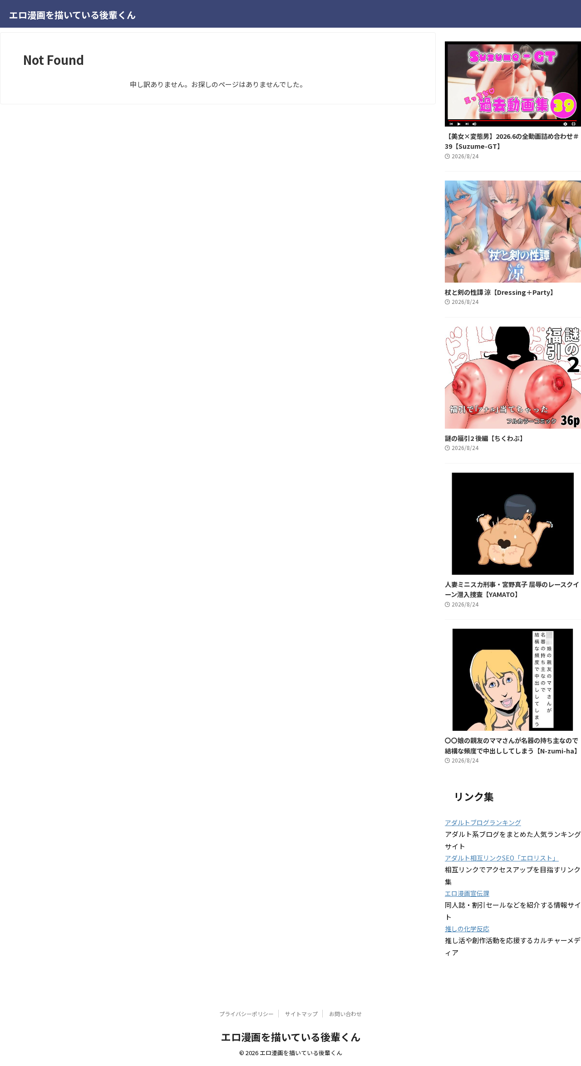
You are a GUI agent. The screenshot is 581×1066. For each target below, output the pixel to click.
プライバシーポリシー (246, 1013)
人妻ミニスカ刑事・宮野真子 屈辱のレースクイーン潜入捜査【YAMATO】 (512, 589)
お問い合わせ (345, 1013)
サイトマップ (301, 1013)
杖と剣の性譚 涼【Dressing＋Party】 (500, 292)
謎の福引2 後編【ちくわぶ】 (485, 438)
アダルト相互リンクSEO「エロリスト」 (502, 857)
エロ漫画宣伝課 (467, 893)
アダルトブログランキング (483, 822)
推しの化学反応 (467, 928)
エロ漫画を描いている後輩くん (72, 14)
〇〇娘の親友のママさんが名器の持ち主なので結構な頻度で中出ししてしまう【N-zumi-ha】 (513, 745)
